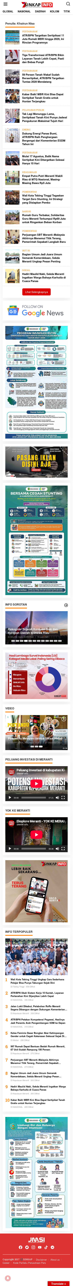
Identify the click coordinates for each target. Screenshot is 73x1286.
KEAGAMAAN (29, 172)
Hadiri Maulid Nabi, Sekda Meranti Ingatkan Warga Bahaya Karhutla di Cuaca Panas (44, 277)
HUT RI (26, 250)
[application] (36, 783)
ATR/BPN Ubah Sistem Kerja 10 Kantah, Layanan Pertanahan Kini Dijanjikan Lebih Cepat (37, 994)
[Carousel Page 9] (47, 641)
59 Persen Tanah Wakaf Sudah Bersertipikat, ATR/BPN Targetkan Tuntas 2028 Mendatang (43, 78)
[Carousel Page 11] (55, 641)
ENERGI (26, 129)
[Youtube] (39, 1247)
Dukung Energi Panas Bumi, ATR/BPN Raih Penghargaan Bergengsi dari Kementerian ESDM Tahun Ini (43, 138)
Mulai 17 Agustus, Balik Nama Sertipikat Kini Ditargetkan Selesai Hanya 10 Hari (43, 159)
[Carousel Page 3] (21, 641)
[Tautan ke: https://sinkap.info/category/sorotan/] (66, 605)
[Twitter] (27, 1247)
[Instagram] (33, 1247)
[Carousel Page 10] (51, 641)
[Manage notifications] (8, 1278)
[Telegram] (52, 1247)
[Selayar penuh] (63, 797)
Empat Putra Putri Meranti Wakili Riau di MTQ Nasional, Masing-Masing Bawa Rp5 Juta (42, 179)
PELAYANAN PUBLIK (33, 110)
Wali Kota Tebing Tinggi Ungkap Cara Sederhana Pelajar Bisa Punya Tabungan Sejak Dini (37, 981)
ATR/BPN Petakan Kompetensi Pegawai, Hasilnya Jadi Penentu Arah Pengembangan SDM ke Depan (38, 1021)
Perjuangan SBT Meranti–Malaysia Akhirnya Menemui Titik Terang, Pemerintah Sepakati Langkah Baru (44, 238)
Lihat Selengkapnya (36, 292)
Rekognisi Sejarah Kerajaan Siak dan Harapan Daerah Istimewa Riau (33, 631)
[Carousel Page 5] (30, 641)
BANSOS (26, 211)
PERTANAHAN (29, 31)
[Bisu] (57, 797)
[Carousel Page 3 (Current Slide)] (41, 746)
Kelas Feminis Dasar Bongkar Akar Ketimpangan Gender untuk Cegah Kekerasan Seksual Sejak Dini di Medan (38, 1034)
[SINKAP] (37, 5)
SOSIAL (26, 270)
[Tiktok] (46, 1247)
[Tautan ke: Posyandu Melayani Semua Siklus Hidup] (36, 732)
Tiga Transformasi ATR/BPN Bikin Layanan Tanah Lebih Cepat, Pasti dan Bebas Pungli (43, 58)
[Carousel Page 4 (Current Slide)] (26, 641)
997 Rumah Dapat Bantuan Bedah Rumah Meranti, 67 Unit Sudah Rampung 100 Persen (38, 1048)
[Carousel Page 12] (60, 641)
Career (6, 1262)
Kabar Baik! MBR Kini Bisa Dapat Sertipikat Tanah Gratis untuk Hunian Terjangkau (42, 97)
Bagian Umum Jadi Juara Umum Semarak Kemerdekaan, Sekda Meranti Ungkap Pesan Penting (42, 257)
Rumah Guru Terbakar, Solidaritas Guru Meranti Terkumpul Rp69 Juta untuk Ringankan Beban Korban (44, 218)
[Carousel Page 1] (13, 641)
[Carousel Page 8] (43, 641)
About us (55, 1259)
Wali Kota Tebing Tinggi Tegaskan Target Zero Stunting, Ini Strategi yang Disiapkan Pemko (43, 198)
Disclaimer (41, 1259)
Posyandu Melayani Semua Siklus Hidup (35, 738)
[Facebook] (20, 1247)
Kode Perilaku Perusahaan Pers (29, 1262)
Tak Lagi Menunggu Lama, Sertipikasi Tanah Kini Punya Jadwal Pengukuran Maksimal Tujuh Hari (44, 117)
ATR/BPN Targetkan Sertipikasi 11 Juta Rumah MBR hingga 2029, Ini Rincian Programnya (43, 38)
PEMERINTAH (29, 192)
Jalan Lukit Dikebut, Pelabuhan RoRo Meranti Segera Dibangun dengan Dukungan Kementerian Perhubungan (38, 1008)
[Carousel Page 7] (38, 641)
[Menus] (5, 4)
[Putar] (10, 797)
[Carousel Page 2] (17, 641)
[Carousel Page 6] (34, 641)
